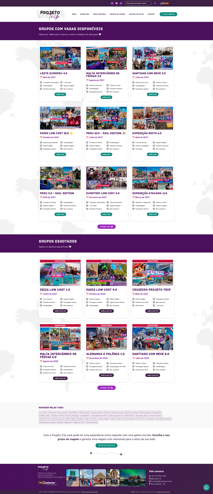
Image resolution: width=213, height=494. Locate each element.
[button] (106, 226)
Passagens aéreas (142, 415)
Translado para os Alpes (47, 422)
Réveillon (80, 419)
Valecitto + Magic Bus (64, 422)
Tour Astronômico (129, 419)
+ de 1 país (42, 412)
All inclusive (52, 412)
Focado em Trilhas (58, 415)
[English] (161, 3)
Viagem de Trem (79, 422)
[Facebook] (116, 3)
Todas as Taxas (116, 419)
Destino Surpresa (145, 412)
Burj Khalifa (73, 412)
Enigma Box (157, 412)
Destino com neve (117, 412)
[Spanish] (167, 3)
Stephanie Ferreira (163, 492)
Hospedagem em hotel (99, 415)
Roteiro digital (70, 419)
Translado (150, 419)
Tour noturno (141, 419)
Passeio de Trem (44, 419)
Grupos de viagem (117, 14)
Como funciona (99, 14)
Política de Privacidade (89, 492)
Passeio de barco (155, 415)
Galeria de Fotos (136, 14)
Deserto (106, 412)
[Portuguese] (164, 3)
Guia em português (72, 415)
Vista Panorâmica (92, 422)
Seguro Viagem (104, 419)
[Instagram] (112, 3)
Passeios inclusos (58, 419)
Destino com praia (131, 412)
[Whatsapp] (121, 3)
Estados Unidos (44, 415)
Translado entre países (163, 419)
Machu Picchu (129, 415)
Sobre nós (84, 14)
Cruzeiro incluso (96, 412)
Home (74, 14)
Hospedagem (85, 415)
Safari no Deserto (91, 419)
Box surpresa (62, 412)
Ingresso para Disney (115, 415)
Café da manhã (84, 412)
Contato (151, 14)
